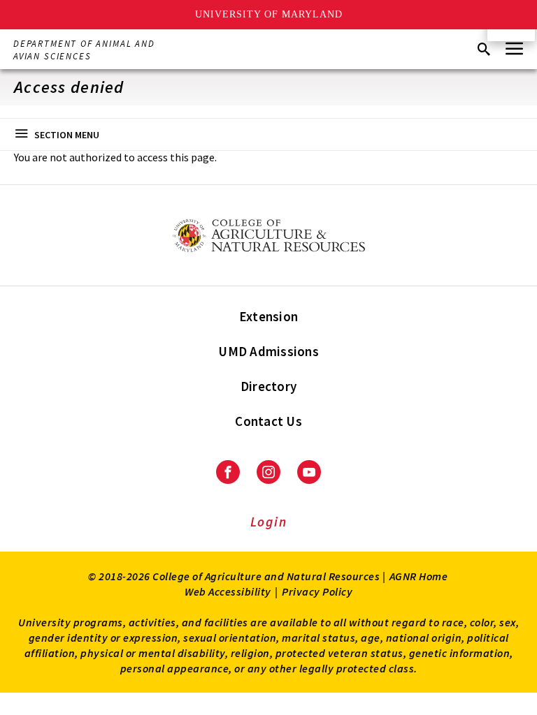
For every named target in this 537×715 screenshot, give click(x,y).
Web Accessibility (228, 591)
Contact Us (268, 421)
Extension (268, 316)
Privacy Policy (317, 591)
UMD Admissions (268, 351)
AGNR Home (418, 576)
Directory (268, 386)
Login (268, 521)
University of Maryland (269, 14)
